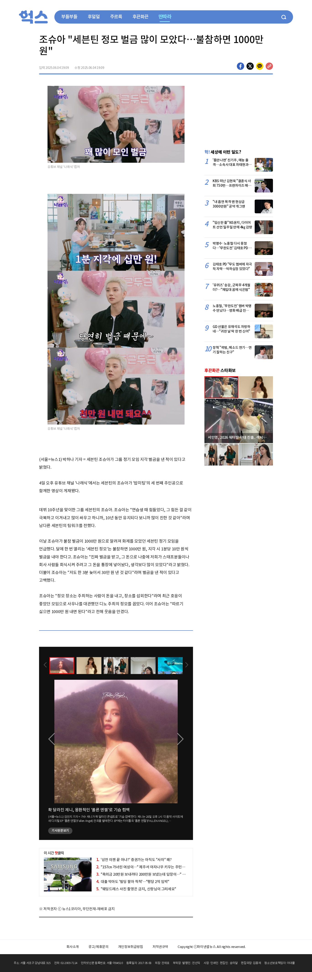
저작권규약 (160, 947)
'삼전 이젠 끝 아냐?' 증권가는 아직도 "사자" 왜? (134, 859)
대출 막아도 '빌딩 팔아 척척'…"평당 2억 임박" (132, 881)
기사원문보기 (60, 831)
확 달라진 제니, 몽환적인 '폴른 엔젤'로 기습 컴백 (89, 809)
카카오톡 (259, 66)
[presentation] (45, 665)
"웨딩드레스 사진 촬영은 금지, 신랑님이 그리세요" (136, 889)
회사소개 (72, 947)
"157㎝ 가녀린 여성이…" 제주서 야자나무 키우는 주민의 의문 (144, 867)
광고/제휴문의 (98, 947)
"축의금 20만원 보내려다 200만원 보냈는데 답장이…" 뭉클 (142, 874)
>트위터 (250, 66)
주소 (269, 66)
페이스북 (240, 66)
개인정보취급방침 (130, 947)
